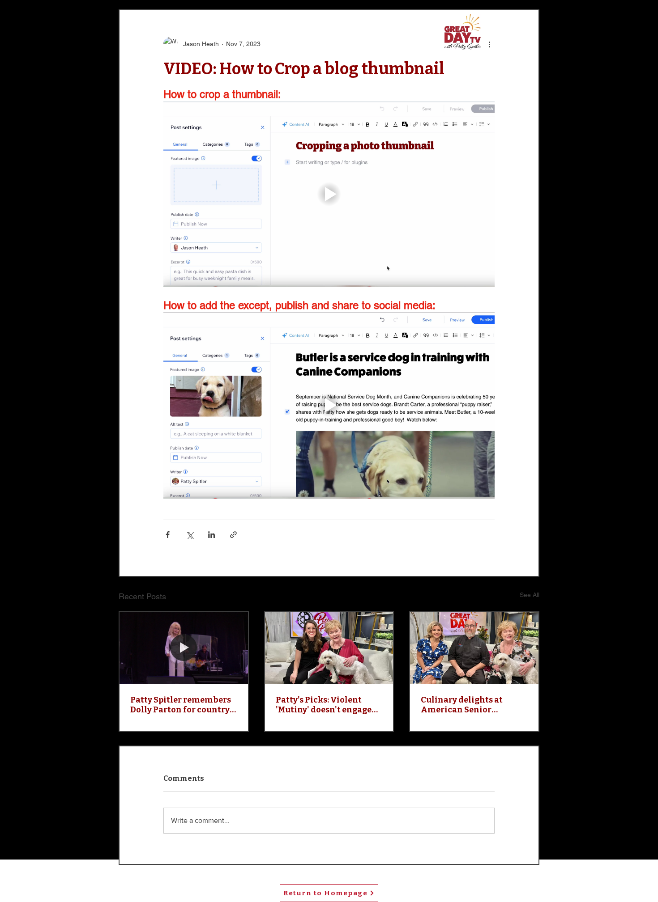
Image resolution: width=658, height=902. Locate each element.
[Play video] (329, 194)
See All (529, 594)
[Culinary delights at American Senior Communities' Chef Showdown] (474, 648)
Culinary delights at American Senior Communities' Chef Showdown (462, 705)
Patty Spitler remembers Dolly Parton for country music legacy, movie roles (182, 705)
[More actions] (489, 43)
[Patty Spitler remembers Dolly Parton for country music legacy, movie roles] (184, 648)
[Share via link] (233, 534)
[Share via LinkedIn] (211, 534)
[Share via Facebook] (167, 534)
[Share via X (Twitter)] (189, 534)
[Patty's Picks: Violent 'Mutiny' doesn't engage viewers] (329, 648)
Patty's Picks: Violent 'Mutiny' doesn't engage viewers (324, 705)
